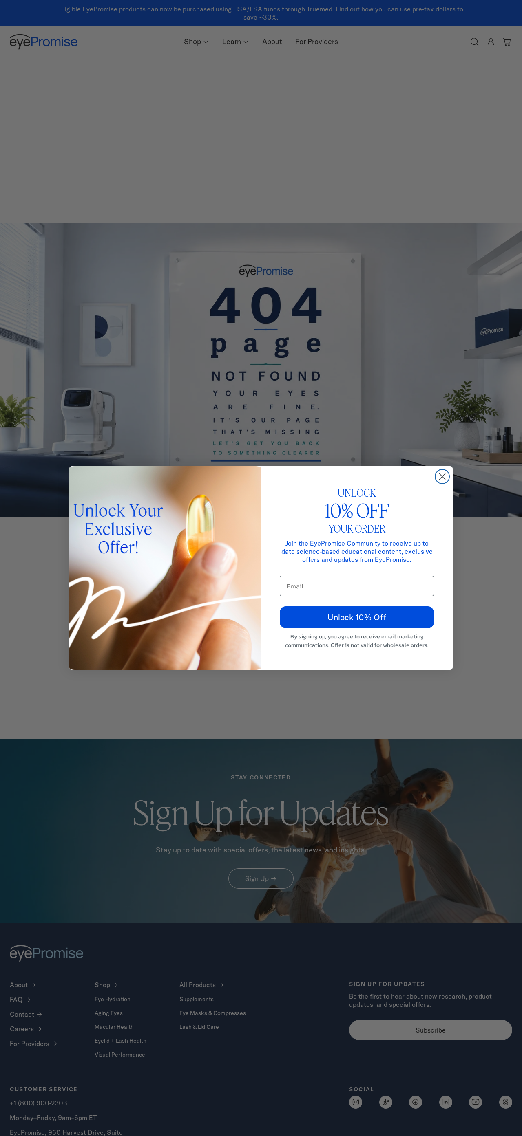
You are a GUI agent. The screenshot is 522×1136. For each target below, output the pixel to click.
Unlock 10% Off (356, 617)
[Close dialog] (442, 476)
